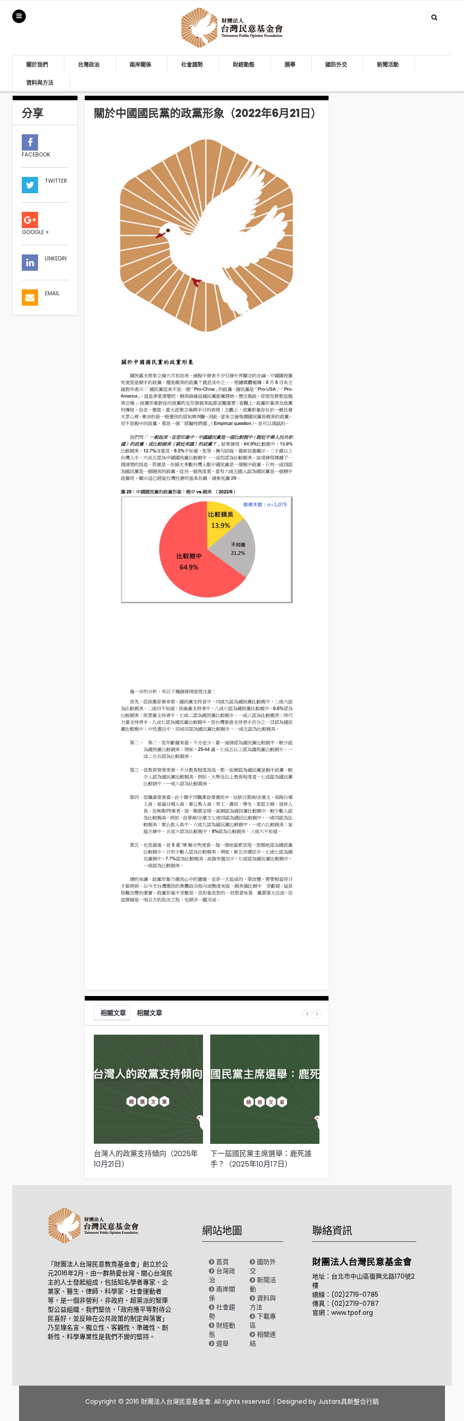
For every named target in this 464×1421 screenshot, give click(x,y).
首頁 (222, 1261)
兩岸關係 (140, 64)
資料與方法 (39, 83)
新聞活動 (388, 64)
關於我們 (37, 64)
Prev (307, 1014)
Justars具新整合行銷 (348, 1401)
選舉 (290, 64)
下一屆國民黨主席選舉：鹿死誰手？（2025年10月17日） (261, 1158)
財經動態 (244, 64)
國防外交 (336, 64)
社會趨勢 (192, 64)
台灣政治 (89, 64)
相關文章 (113, 1012)
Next (317, 1014)
